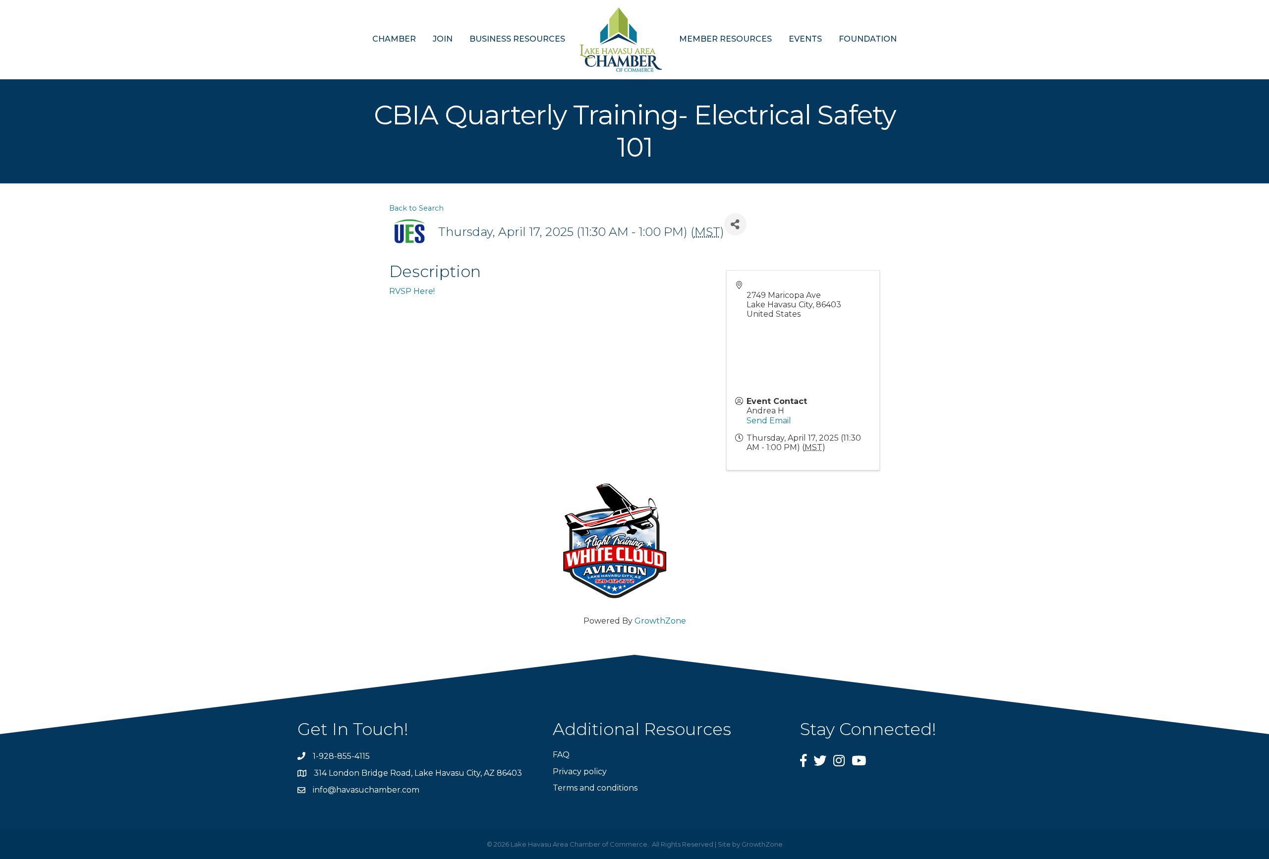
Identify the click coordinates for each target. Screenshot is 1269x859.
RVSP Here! (412, 291)
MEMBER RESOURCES (725, 39)
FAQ (561, 754)
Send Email (769, 420)
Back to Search (416, 208)
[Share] (735, 224)
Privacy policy (580, 771)
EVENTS (805, 39)
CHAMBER (394, 39)
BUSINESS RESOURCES (517, 39)
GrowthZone (660, 621)
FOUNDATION (868, 39)
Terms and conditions (595, 788)
